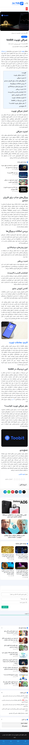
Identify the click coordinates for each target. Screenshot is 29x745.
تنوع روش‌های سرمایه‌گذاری (15, 86)
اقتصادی (18, 33)
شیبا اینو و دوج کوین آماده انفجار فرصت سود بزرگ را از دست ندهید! (8, 556)
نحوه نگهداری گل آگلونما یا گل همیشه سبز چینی (11, 646)
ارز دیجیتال (14, 33)
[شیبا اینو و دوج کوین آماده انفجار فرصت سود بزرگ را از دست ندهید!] (7, 549)
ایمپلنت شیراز (24, 723)
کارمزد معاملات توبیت (18, 98)
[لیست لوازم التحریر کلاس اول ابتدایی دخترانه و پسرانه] (23, 633)
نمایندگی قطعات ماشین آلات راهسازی (16, 713)
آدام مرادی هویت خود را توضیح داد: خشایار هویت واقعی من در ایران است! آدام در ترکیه (22, 573)
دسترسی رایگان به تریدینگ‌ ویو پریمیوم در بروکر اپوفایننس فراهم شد (22, 556)
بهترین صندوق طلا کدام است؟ (11, 675)
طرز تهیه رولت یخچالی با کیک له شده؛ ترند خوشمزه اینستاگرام (10, 668)
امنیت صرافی (21, 78)
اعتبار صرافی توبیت (19, 75)
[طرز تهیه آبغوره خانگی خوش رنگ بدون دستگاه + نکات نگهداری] (23, 684)
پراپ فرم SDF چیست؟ (12, 173)
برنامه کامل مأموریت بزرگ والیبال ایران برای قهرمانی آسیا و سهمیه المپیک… (10, 661)
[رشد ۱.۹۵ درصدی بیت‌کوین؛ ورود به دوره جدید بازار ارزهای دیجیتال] (7, 565)
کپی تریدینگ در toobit (18, 100)
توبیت (22, 51)
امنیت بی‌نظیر (19, 89)
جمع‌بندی (22, 106)
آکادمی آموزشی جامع (17, 95)
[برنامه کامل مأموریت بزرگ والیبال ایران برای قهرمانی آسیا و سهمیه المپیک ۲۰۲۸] (23, 662)
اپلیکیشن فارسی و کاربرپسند (15, 92)
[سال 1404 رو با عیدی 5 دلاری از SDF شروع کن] (23, 189)
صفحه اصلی (23, 33)
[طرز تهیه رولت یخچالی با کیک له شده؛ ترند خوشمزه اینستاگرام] (23, 670)
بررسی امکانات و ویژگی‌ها (17, 84)
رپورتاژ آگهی (23, 485)
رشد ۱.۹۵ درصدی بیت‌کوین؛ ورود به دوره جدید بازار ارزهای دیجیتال (8, 572)
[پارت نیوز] (17, 3)
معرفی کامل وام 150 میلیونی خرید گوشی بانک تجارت (10, 653)
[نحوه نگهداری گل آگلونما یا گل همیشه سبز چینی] (23, 648)
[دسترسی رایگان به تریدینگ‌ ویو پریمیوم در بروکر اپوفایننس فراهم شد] (21, 549)
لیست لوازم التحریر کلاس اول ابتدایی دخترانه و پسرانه (11, 632)
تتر (12, 399)
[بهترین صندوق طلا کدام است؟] (23, 677)
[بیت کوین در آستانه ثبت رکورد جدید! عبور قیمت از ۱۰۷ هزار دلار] (23, 168)
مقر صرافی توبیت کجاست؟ (17, 103)
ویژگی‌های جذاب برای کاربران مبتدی (14, 81)
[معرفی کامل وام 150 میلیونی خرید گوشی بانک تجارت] (23, 655)
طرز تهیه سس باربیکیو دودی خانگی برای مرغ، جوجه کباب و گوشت (10, 639)
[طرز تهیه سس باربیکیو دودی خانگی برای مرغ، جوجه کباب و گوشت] (23, 641)
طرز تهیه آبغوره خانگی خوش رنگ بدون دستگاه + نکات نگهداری (10, 683)
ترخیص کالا (24, 726)
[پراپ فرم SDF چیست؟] (23, 175)
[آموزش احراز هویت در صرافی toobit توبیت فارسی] (23, 182)
